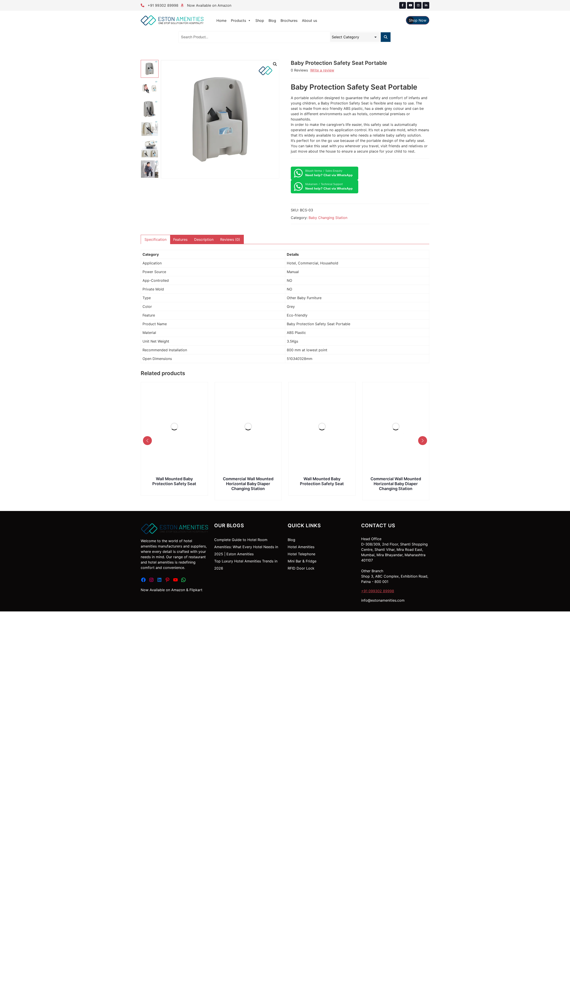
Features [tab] (180, 239)
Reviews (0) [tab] (230, 239)
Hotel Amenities (301, 547)
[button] (275, 64)
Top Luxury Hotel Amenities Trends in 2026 (245, 564)
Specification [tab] (156, 239)
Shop (259, 20)
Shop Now (417, 20)
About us (309, 20)
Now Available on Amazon (208, 5)
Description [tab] (204, 239)
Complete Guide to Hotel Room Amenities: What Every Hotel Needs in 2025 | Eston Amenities (246, 546)
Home (221, 20)
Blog (272, 20)
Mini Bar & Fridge (302, 561)
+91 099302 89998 (377, 591)
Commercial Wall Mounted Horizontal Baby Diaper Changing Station (248, 483)
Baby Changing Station (328, 217)
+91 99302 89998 (162, 5)
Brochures (289, 20)
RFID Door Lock (301, 568)
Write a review (322, 70)
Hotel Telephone (301, 554)
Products (238, 20)
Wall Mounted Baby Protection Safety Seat (174, 481)
